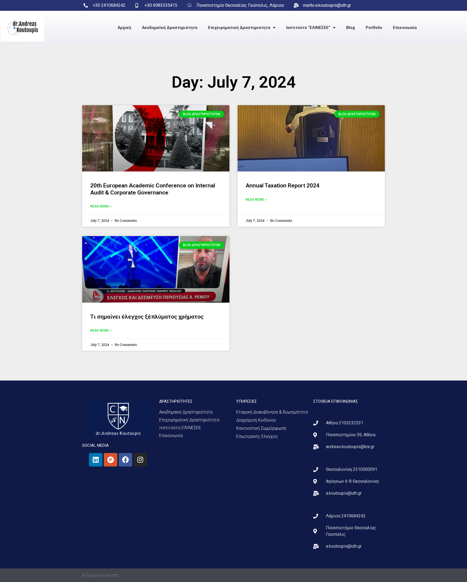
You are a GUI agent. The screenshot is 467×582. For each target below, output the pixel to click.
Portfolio (374, 27)
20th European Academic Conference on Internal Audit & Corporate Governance (152, 189)
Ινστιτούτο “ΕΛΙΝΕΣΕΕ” (308, 27)
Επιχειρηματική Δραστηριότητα (239, 27)
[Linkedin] (95, 460)
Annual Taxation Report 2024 (282, 185)
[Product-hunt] (110, 460)
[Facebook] (125, 460)
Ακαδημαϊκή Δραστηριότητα (169, 27)
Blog (350, 27)
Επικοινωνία (405, 27)
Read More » (100, 206)
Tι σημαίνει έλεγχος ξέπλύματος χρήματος (147, 316)
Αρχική (124, 27)
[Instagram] (140, 460)
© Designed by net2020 (100, 575)
